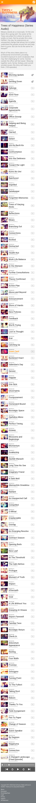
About (2, 789)
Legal (2, 795)
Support (3, 798)
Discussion (4, 791)
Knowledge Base (5, 793)
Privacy (3, 796)
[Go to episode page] (32, 75)
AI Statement (4, 800)
